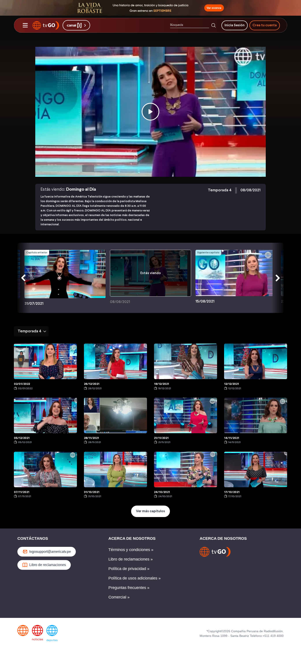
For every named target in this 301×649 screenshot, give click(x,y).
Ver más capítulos (150, 511)
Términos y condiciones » (130, 549)
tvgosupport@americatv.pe (50, 551)
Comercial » (119, 597)
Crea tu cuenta (265, 25)
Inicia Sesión (235, 25)
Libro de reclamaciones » (130, 559)
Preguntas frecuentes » (128, 587)
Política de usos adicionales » (134, 578)
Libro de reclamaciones (47, 565)
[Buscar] (213, 25)
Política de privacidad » (128, 568)
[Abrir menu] (25, 25)
